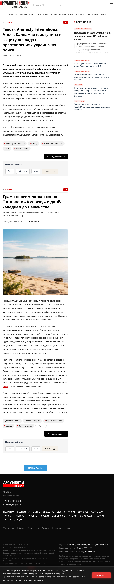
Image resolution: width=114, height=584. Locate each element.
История (72, 516)
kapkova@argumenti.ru (86, 551)
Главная (20, 528)
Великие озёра (24, 426)
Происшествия (66, 14)
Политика (12, 14)
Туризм (7, 516)
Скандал (19, 520)
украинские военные (52, 143)
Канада (8, 426)
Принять (101, 575)
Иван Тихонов (32, 221)
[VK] (103, 5)
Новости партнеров (61, 528)
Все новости (33, 528)
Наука (103, 14)
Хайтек (7, 520)
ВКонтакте (22, 171)
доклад (33, 143)
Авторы (45, 528)
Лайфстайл (97, 512)
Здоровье (83, 512)
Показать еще (35, 468)
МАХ (36, 171)
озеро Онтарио (32, 421)
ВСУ (6, 148)
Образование (92, 14)
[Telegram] (97, 5)
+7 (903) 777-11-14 (84, 548)
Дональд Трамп (12, 421)
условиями (59, 577)
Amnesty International (14, 143)
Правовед (32, 516)
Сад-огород (58, 516)
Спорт (71, 512)
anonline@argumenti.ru (13, 504)
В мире (46, 14)
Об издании (8, 528)
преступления (21, 148)
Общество (36, 14)
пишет (5, 386)
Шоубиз (61, 512)
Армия (54, 14)
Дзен (10, 171)
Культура (80, 14)
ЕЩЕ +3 (41, 426)
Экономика (24, 14)
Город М (44, 516)
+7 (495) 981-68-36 (12, 501)
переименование (53, 421)
